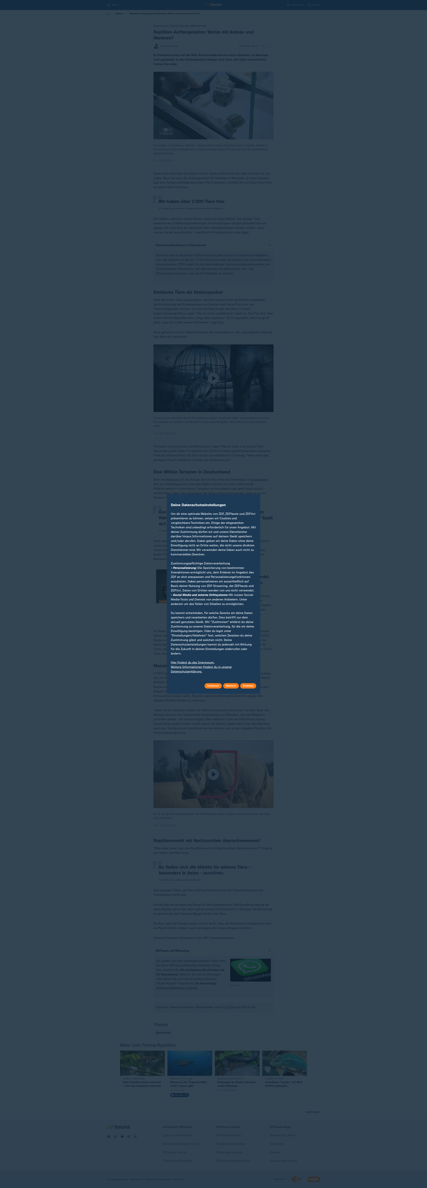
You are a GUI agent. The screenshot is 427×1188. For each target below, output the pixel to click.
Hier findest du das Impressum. (193, 662)
